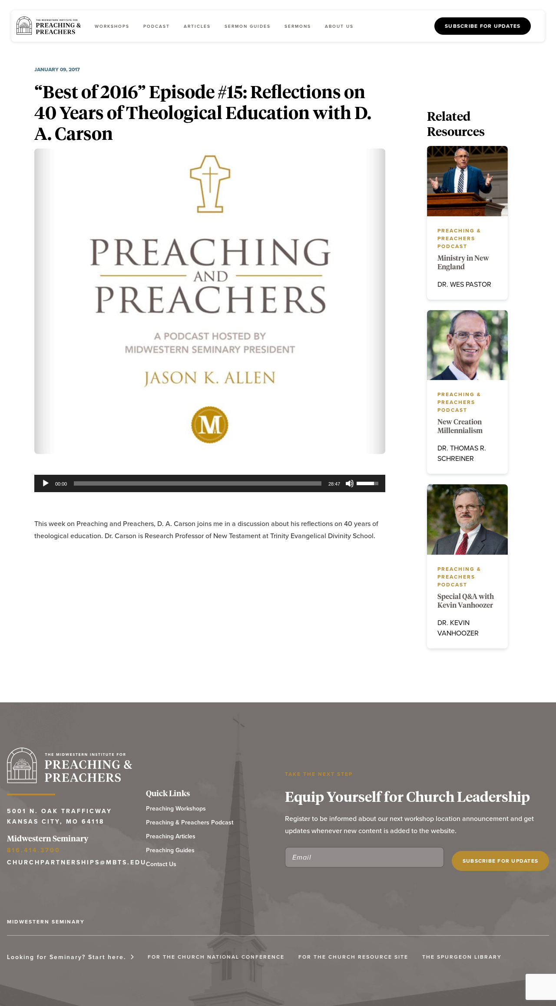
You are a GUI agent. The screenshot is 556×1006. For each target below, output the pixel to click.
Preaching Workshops (176, 808)
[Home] (49, 26)
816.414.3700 (33, 850)
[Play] (45, 483)
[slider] (197, 483)
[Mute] (349, 483)
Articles (197, 26)
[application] (209, 483)
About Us (339, 26)
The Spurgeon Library (462, 956)
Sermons (298, 26)
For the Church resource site (353, 956)
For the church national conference (216, 956)
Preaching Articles (170, 836)
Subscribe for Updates (482, 26)
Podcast (156, 26)
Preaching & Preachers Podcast (189, 822)
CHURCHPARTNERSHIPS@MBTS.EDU (69, 862)
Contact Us (161, 864)
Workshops (112, 26)
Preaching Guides (170, 850)
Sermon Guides (248, 26)
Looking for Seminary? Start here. (66, 957)
